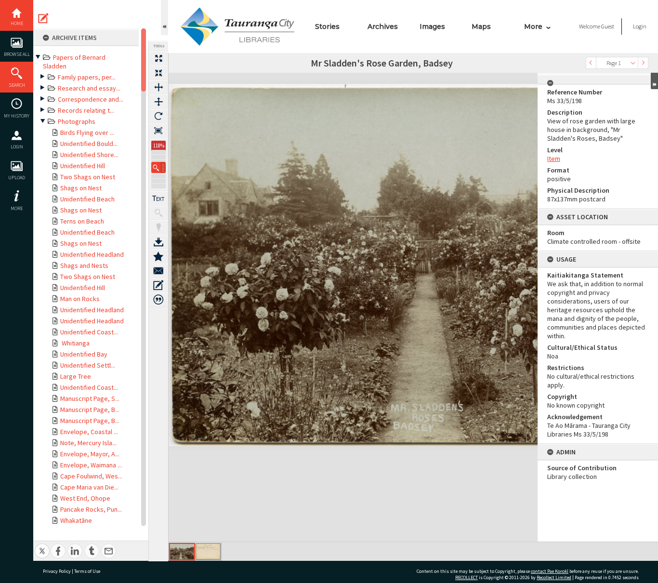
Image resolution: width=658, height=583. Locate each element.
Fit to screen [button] (158, 73)
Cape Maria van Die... (89, 487)
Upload (16, 177)
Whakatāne (76, 520)
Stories (327, 26)
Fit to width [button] (158, 87)
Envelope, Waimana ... (91, 465)
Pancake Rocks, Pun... (91, 509)
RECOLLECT (466, 577)
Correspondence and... (90, 99)
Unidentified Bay (83, 354)
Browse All (17, 54)
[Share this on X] (42, 546)
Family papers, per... (87, 77)
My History (16, 116)
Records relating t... (86, 110)
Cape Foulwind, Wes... (91, 476)
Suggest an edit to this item (43, 18)
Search (17, 85)
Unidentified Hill (82, 165)
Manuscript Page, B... (89, 409)
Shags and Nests (84, 265)
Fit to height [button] (158, 101)
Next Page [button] (643, 62)
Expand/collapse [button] (654, 81)
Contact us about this (158, 271)
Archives (383, 26)
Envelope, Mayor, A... (89, 454)
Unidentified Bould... (89, 143)
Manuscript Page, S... (89, 398)
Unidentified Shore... (89, 154)
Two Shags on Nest (87, 176)
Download (158, 242)
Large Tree (75, 376)
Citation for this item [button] (158, 299)
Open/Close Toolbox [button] (164, 17)
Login (17, 147)
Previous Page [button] (591, 62)
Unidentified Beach (87, 199)
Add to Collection (158, 256)
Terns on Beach (82, 221)
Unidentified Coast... (89, 332)
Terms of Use (87, 571)
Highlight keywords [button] (158, 227)
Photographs (76, 121)
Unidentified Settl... (87, 365)
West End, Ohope (85, 498)
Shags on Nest (81, 188)
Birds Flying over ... (87, 132)
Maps (481, 26)
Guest (607, 26)
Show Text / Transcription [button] (158, 198)
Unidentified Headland (92, 254)
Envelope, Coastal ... (89, 431)
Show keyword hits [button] (158, 213)
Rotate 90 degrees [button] (158, 116)
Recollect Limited (554, 577)
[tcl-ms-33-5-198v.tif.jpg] (208, 551)
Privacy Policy (57, 571)
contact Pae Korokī (549, 571)
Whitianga (75, 343)
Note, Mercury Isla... (88, 442)
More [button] (17, 208)
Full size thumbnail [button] (158, 58)
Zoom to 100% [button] (158, 130)
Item (553, 158)
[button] (158, 167)
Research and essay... (89, 88)
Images (432, 26)
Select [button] (633, 62)
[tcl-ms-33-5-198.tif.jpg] (182, 551)
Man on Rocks (80, 298)
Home (17, 23)
